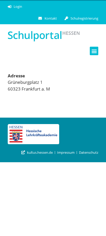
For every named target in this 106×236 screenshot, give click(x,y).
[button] (94, 51)
